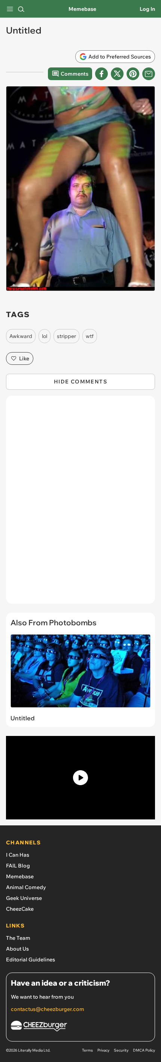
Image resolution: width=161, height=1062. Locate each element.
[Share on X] (117, 73)
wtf (90, 336)
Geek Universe (24, 898)
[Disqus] (80, 503)
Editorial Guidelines (30, 959)
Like (24, 358)
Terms (87, 1050)
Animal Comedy (26, 887)
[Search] (21, 9)
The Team (18, 938)
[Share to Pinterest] (133, 73)
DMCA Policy (144, 1050)
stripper (66, 336)
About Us (17, 948)
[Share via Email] (148, 73)
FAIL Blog (18, 865)
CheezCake (20, 908)
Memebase (82, 9)
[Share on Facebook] (101, 73)
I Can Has (17, 854)
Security (121, 1050)
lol (44, 336)
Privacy (103, 1050)
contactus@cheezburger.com (47, 1009)
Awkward (20, 336)
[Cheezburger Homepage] (80, 1027)
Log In (147, 9)
